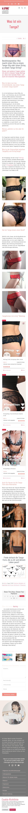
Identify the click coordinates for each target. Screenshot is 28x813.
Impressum (6, 784)
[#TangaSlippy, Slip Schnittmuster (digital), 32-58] (14, 393)
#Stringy (21, 157)
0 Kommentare (23, 585)
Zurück (20, 38)
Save (22, 596)
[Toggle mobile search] (22, 8)
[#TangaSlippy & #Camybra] (14, 448)
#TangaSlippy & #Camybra (9, 468)
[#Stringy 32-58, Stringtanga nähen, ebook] (14, 339)
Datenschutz (6, 787)
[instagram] (12, 765)
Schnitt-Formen (10, 585)
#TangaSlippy (9, 165)
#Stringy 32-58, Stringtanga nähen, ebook (13, 359)
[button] (3, 657)
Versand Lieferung (7, 794)
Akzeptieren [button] (12, 809)
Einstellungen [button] (5, 809)
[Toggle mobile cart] (19, 8)
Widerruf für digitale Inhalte (10, 777)
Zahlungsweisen (7, 774)
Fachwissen (16, 583)
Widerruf (5, 780)
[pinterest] (15, 765)
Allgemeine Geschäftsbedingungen (11, 770)
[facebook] (9, 765)
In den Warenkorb (7, 370)
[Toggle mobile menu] (25, 8)
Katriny (5, 583)
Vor (24, 38)
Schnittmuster (16, 585)
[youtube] (18, 765)
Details (23, 370)
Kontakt (5, 790)
